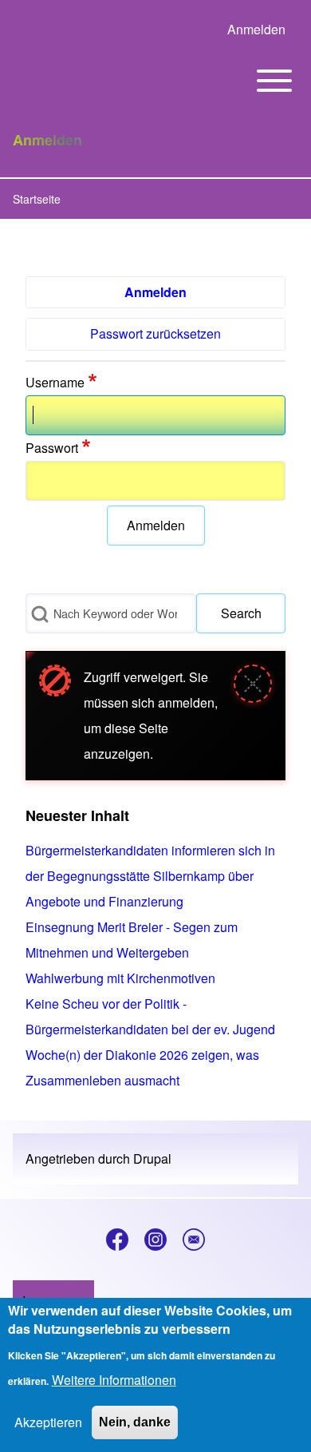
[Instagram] (155, 1240)
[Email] (194, 1240)
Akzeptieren (48, 1422)
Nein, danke (135, 1422)
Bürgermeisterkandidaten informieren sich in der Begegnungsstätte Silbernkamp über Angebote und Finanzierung (150, 875)
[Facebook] (117, 1240)
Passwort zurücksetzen (155, 333)
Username (55, 382)
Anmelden (155, 292)
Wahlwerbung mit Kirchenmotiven (120, 978)
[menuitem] (256, 29)
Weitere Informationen (114, 1380)
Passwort (52, 447)
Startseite (37, 199)
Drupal (152, 1158)
